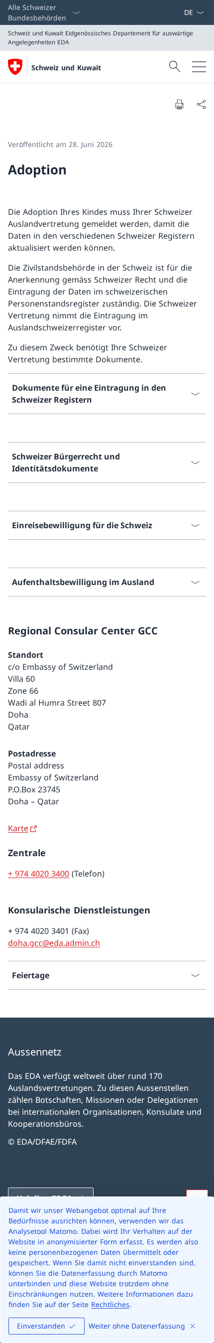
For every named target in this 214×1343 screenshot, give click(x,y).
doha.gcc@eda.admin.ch (54, 942)
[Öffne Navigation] (199, 67)
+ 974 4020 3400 (38, 873)
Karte (18, 828)
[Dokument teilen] (201, 104)
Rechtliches (110, 1304)
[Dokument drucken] (179, 104)
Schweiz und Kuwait (66, 67)
